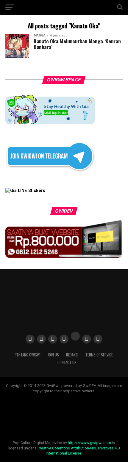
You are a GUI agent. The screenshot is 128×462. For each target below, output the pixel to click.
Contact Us (67, 362)
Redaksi (72, 355)
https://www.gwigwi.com (89, 442)
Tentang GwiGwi (27, 355)
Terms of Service (99, 355)
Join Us (53, 355)
